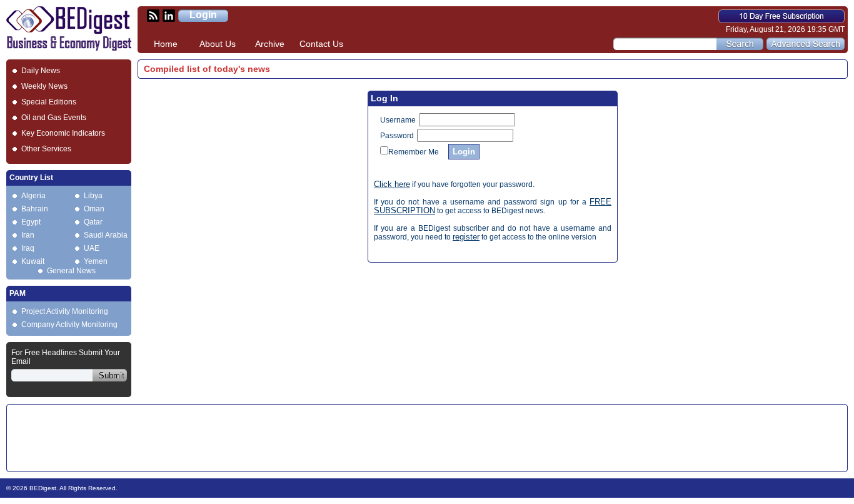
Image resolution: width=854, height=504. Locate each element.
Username (398, 120)
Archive (269, 44)
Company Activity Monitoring (69, 324)
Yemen (96, 261)
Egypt (31, 222)
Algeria (33, 195)
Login (203, 14)
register (466, 236)
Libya (93, 195)
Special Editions (48, 102)
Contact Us (321, 44)
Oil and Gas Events (53, 117)
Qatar (93, 222)
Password (397, 135)
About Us (217, 44)
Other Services (46, 148)
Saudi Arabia (106, 235)
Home (166, 44)
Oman (94, 208)
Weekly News (44, 86)
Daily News (40, 70)
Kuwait (32, 261)
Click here (392, 184)
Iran (27, 235)
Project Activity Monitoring (64, 311)
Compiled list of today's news (207, 69)
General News (71, 270)
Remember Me (413, 152)
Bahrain (34, 208)
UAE (91, 248)
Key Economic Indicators (63, 133)
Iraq (27, 248)
